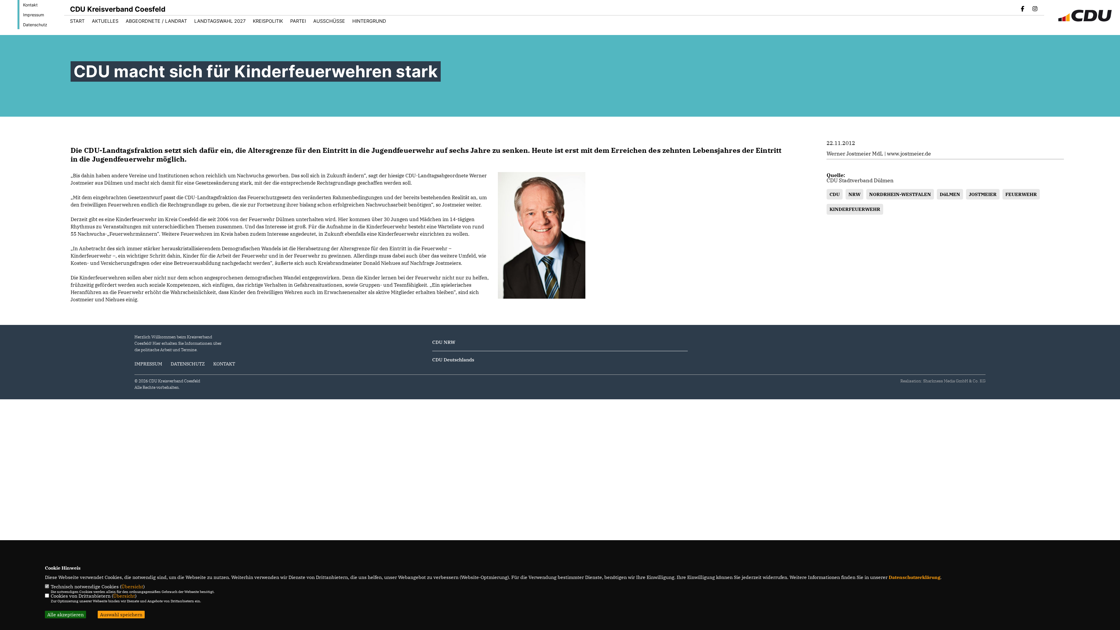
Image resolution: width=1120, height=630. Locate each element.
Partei (298, 21)
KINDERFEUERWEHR (855, 209)
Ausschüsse (329, 21)
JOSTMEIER (983, 194)
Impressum (33, 14)
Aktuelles (105, 21)
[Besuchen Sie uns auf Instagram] (1034, 9)
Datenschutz (35, 24)
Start (77, 21)
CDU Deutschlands (453, 360)
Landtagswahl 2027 (220, 21)
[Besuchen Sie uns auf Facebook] (1022, 9)
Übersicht (132, 586)
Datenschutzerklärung (914, 577)
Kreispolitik (268, 21)
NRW (854, 194)
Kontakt (30, 4)
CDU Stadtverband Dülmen (860, 180)
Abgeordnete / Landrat (156, 21)
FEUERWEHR (1021, 194)
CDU (835, 194)
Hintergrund (369, 21)
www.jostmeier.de (909, 153)
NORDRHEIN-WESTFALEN (900, 194)
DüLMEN (950, 194)
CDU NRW (443, 342)
